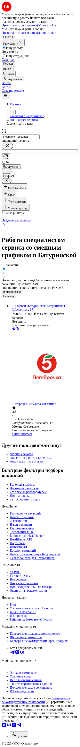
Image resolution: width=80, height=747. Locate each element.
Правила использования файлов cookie (29, 32)
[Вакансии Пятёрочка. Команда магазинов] (44, 366)
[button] (6, 83)
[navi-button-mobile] (6, 95)
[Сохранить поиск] (6, 156)
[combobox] (21, 137)
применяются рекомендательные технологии (36, 700)
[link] (9, 73)
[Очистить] (7, 146)
